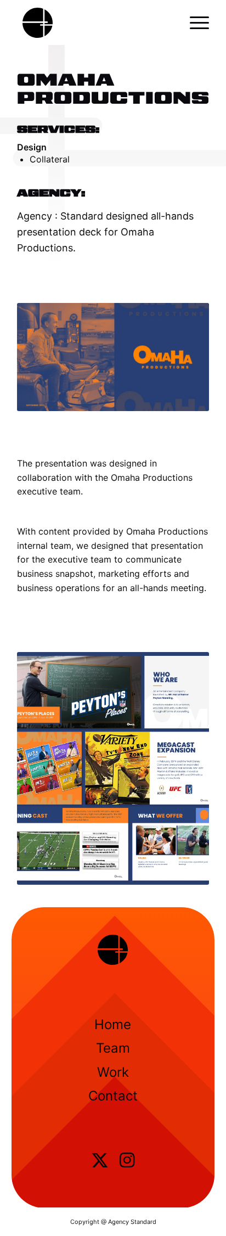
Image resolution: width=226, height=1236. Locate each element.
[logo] (94, 22)
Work (113, 1072)
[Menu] (194, 22)
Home (112, 1024)
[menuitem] (194, 22)
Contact (113, 1096)
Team (113, 1048)
